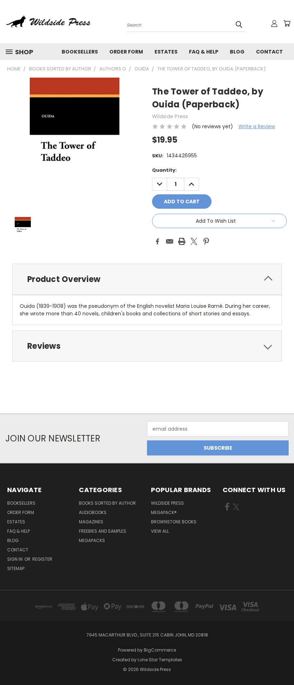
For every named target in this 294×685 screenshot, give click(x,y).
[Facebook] (157, 241)
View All (160, 531)
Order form (126, 51)
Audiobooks (92, 512)
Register (42, 559)
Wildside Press (167, 503)
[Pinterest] (206, 241)
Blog (237, 51)
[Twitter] (194, 241)
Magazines (91, 522)
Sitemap (15, 568)
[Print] (181, 241)
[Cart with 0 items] (286, 23)
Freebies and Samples (102, 531)
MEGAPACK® (164, 512)
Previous (283, 662)
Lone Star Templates (160, 660)
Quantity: (164, 170)
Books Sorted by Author (107, 503)
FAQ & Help (203, 51)
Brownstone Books (173, 522)
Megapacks (92, 540)
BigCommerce (160, 650)
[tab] (147, 279)
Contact (269, 51)
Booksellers (80, 51)
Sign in (15, 559)
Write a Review (256, 126)
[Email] (169, 241)
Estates (166, 51)
